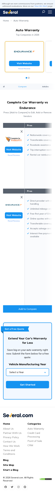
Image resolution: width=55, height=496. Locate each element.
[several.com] (10, 12)
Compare (22, 86)
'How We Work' (40, 6)
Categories (34, 423)
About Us (8, 428)
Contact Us (9, 441)
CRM (30, 445)
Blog (5, 460)
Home (6, 20)
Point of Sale (35, 440)
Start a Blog (10, 469)
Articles (45, 86)
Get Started (27, 384)
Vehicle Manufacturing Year (27, 364)
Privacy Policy (11, 437)
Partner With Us (12, 432)
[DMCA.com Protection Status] (45, 479)
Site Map (8, 464)
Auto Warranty (21, 20)
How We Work (11, 445)
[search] (43, 11)
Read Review (24, 68)
